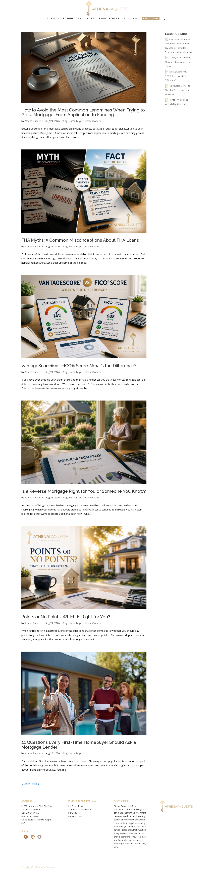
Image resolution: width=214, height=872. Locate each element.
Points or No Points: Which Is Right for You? (65, 616)
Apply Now (150, 18)
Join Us (129, 18)
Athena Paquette (34, 121)
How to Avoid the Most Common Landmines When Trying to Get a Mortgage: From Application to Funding (83, 112)
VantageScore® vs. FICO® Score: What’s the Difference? (78, 365)
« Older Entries (30, 783)
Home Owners (93, 121)
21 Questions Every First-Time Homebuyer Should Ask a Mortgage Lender (78, 745)
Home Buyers (76, 121)
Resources (71, 18)
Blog (64, 121)
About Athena (109, 18)
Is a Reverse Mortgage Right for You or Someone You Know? (83, 491)
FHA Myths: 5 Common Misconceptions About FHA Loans (80, 240)
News (90, 18)
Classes (53, 18)
